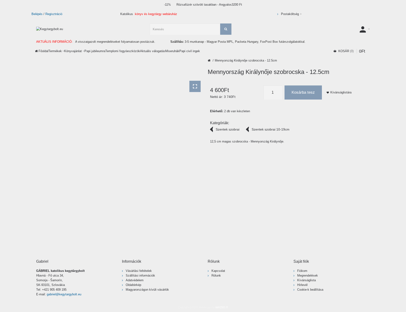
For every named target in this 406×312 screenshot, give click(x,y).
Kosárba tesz (303, 92)
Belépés (37, 14)
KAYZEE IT (221, 307)
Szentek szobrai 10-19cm (270, 129)
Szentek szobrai (227, 129)
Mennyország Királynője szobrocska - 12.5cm (246, 60)
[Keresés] (225, 29)
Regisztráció (53, 14)
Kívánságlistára (340, 92)
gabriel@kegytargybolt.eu (64, 294)
